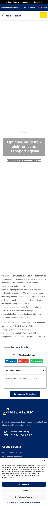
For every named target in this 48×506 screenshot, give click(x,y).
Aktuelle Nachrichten (32, 160)
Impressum (37, 502)
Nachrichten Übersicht (19, 347)
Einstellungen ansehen (24, 497)
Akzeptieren (24, 484)
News (24, 132)
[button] (44, 460)
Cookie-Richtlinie (12, 502)
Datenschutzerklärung (26, 502)
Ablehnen (24, 491)
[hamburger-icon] (43, 15)
